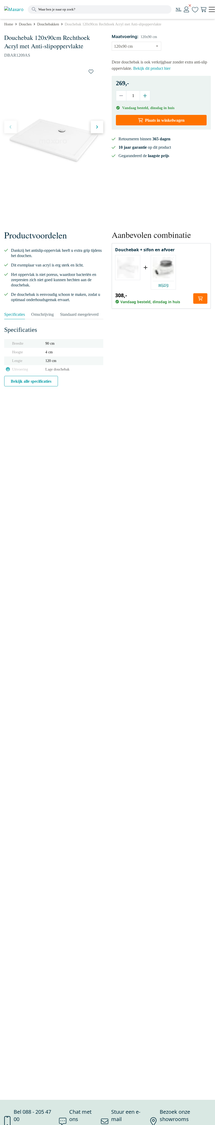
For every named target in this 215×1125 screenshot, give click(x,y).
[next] (97, 127)
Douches (25, 24)
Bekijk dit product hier (151, 68)
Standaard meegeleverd (79, 314)
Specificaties (14, 314)
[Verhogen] (145, 96)
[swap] (91, 71)
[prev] (10, 127)
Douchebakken (48, 24)
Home (8, 24)
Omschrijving (42, 314)
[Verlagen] (121, 96)
